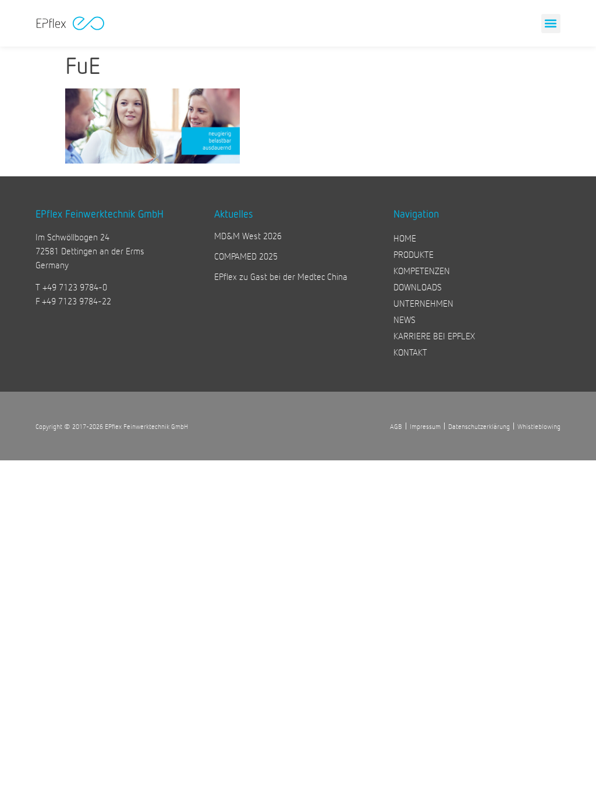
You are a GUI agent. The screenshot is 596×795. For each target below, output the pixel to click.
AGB (396, 426)
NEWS (404, 319)
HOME (404, 238)
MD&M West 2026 (248, 235)
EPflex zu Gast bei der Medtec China (280, 276)
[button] (550, 23)
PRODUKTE (413, 254)
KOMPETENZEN (421, 270)
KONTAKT (410, 352)
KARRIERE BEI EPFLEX (434, 335)
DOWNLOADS (417, 287)
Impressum (425, 426)
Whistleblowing (538, 426)
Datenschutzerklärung (479, 426)
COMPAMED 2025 (246, 256)
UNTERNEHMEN (423, 303)
